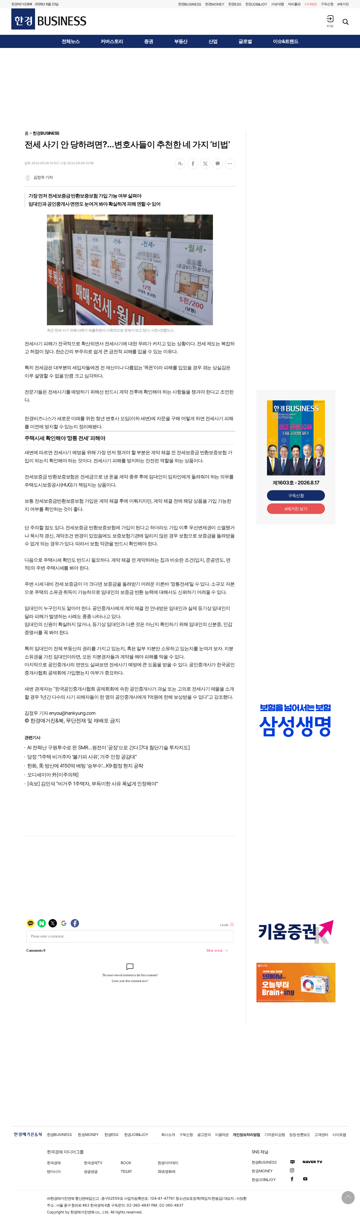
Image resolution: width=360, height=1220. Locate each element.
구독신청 (327, 4)
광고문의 (204, 1134)
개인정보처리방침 (246, 1134)
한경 (189, 4)
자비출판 (294, 4)
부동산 (181, 41)
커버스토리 (112, 41)
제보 (310, 4)
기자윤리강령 (274, 1134)
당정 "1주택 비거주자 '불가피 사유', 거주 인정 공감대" (82, 757)
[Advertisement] (180, 89)
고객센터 (321, 1134)
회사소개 (168, 1134)
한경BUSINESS (46, 133)
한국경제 (54, 1162)
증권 (148, 41)
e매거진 (343, 4)
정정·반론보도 (299, 1134)
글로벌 (245, 41)
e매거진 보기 (296, 508)
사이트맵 (339, 1134)
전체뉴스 (71, 41)
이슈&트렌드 (285, 41)
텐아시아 (54, 1171)
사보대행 (277, 4)
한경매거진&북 (21, 4)
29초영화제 (166, 1171)
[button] (329, 21)
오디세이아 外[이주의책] (53, 775)
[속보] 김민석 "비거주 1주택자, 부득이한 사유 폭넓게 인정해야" (92, 784)
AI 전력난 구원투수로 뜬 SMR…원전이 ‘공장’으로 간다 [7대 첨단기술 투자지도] (108, 748)
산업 (212, 41)
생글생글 (91, 1171)
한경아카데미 (168, 1162)
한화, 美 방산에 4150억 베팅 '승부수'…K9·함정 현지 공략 (85, 766)
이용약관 (222, 1134)
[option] (295, 725)
